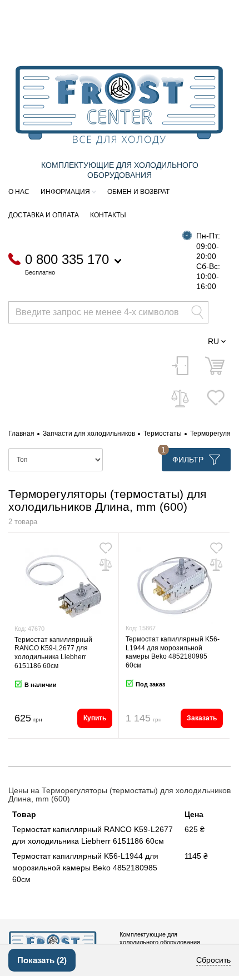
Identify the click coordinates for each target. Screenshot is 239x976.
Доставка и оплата (43, 215)
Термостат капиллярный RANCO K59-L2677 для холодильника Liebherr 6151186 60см (53, 653)
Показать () (42, 960)
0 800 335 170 (67, 260)
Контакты (108, 215)
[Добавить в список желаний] (105, 548)
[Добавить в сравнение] (105, 564)
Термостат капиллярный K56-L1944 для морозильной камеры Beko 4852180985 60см (173, 652)
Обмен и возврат (138, 192)
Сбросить (213, 959)
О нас (18, 192)
